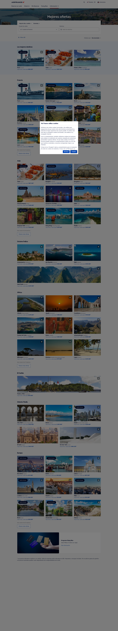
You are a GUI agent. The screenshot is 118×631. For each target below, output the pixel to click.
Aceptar (74, 151)
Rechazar (66, 151)
